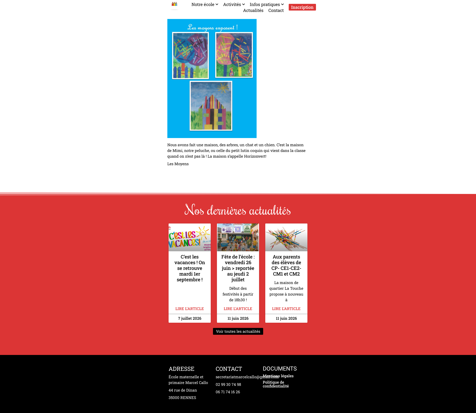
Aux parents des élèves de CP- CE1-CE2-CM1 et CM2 (286, 265)
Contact (276, 10)
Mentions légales (278, 375)
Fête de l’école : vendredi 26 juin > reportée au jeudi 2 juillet (238, 268)
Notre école (203, 4)
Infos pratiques (265, 4)
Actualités (253, 10)
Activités (232, 4)
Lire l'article (189, 308)
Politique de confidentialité (276, 384)
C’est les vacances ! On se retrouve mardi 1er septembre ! (189, 268)
